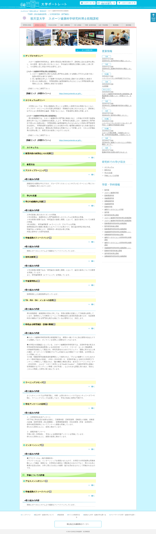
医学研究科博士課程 (111, 215)
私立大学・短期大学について (44, 515)
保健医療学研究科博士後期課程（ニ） (117, 248)
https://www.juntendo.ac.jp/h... (70, 93)
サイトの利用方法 (74, 515)
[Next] (129, 37)
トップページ (24, 11)
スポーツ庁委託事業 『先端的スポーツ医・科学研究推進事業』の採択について (116, 134)
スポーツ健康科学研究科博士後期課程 (117, 221)
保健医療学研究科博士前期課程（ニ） (117, 232)
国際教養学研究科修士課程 (113, 235)
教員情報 (115, 25)
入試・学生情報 (103, 25)
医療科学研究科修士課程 (113, 251)
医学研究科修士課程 (111, 226)
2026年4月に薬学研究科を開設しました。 (117, 61)
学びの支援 (108, 173)
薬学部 (106, 212)
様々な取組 (77, 25)
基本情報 (128, 25)
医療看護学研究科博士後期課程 (115, 229)
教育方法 (107, 170)
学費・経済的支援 (90, 25)
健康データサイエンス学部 (113, 209)
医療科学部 (108, 207)
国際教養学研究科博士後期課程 (115, 256)
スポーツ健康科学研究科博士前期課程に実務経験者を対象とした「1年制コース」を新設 (117, 96)
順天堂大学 (43, 11)
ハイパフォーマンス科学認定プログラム (116, 78)
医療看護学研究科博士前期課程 (115, 223)
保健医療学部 (109, 204)
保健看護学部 (109, 198)
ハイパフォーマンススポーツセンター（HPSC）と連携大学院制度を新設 (117, 124)
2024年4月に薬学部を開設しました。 (115, 115)
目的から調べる (33, 11)
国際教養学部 (109, 201)
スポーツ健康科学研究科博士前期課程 (117, 218)
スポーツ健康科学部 (111, 193)
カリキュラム (109, 167)
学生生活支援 (52, 25)
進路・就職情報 (65, 25)
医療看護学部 (109, 195)
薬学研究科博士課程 (111, 253)
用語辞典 (61, 515)
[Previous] (27, 37)
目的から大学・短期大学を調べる (95, 515)
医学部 (106, 190)
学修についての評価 (111, 175)
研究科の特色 (27, 25)
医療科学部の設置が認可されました (114, 152)
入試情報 (105, 86)
